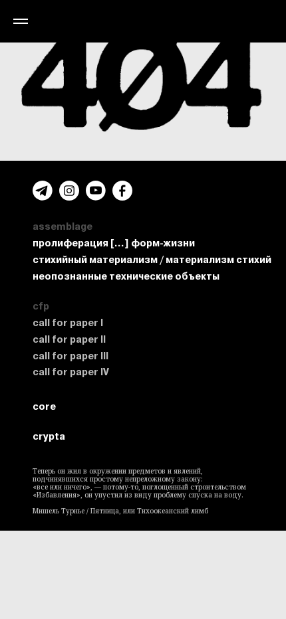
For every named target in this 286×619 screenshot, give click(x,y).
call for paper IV (71, 372)
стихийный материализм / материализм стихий (152, 259)
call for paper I (68, 322)
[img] (69, 191)
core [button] (44, 406)
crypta (49, 436)
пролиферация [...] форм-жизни (114, 243)
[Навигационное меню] (20, 21)
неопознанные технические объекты (126, 276)
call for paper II (69, 339)
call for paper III (70, 356)
